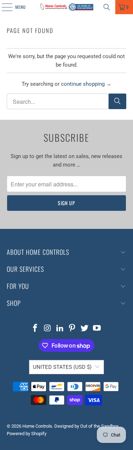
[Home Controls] (66, 7)
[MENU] (3, 7)
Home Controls (37, 426)
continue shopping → (86, 84)
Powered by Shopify (26, 433)
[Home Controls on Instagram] (48, 328)
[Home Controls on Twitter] (84, 328)
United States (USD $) (62, 367)
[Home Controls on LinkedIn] (60, 328)
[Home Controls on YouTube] (97, 328)
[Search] (106, 7)
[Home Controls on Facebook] (35, 328)
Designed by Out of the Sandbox (86, 426)
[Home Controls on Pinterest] (72, 328)
